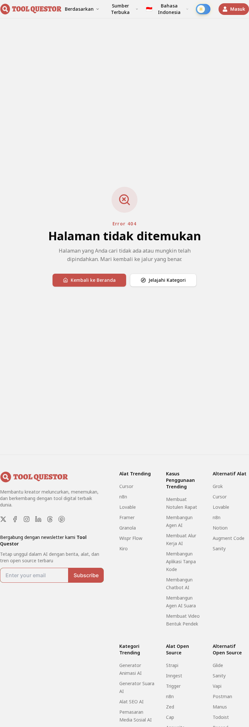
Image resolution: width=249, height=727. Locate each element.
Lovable (127, 507)
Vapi (217, 686)
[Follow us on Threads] (50, 519)
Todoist (221, 717)
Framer (127, 517)
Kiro (123, 548)
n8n (123, 497)
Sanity (219, 548)
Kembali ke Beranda (93, 280)
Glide (218, 665)
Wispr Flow (130, 538)
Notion (220, 528)
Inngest (174, 676)
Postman (222, 696)
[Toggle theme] (203, 9)
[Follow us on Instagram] (26, 519)
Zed (170, 707)
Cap (170, 717)
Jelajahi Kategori (167, 280)
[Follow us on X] (3, 519)
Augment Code (228, 538)
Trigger (173, 686)
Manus (220, 707)
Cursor (126, 486)
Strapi (172, 665)
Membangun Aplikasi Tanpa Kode (181, 561)
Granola (127, 528)
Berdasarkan (79, 9)
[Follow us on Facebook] (15, 519)
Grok (218, 486)
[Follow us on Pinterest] (61, 519)
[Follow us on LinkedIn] (38, 519)
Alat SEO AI (131, 701)
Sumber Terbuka (120, 9)
